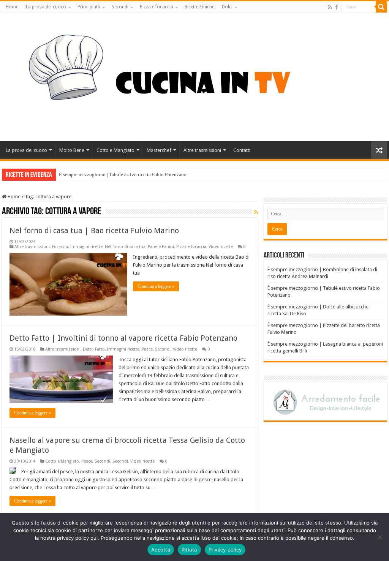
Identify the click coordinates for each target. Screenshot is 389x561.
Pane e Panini (161, 246)
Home (12, 6)
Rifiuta (189, 550)
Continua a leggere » (156, 286)
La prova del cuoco (46, 6)
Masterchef (159, 150)
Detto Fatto (94, 349)
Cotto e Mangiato (115, 150)
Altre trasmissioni (202, 150)
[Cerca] (381, 7)
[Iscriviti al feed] (256, 212)
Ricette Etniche (199, 6)
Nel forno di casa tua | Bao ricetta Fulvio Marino (94, 230)
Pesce (147, 349)
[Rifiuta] (379, 537)
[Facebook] (336, 7)
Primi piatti (88, 6)
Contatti (241, 150)
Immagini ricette (86, 246)
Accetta (160, 550)
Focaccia (60, 246)
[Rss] (330, 7)
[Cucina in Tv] (194, 75)
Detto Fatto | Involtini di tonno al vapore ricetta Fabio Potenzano (123, 338)
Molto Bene (71, 150)
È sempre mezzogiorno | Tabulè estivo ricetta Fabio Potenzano (123, 174)
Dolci (227, 6)
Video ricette (221, 246)
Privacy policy (225, 550)
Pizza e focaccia (156, 6)
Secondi (120, 6)
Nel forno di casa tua (125, 246)
